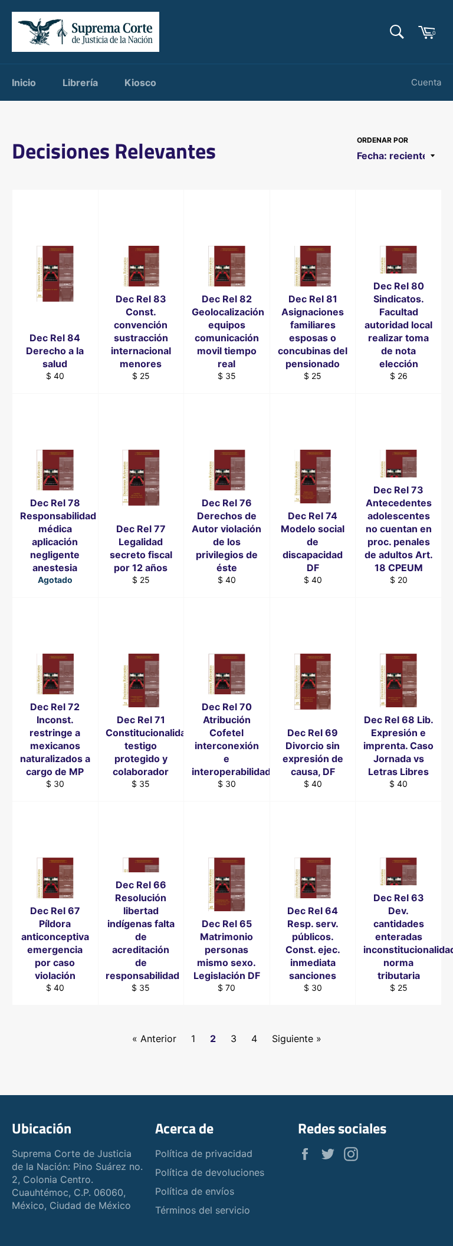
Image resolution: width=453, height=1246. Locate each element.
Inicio (24, 82)
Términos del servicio (202, 1210)
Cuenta (426, 82)
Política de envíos (194, 1191)
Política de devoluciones (209, 1172)
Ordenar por (382, 140)
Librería (80, 82)
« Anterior (154, 1038)
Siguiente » (296, 1038)
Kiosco (140, 82)
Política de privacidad (203, 1153)
